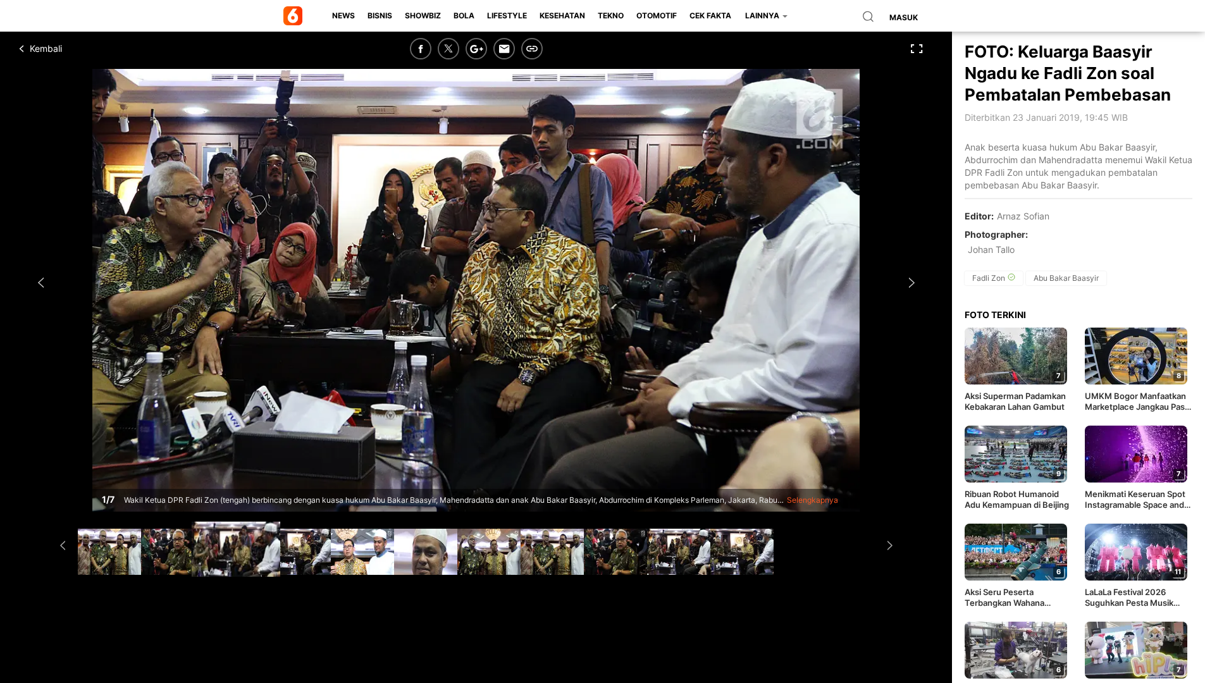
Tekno (611, 15)
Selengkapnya (812, 500)
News (343, 15)
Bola (464, 15)
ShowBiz (423, 15)
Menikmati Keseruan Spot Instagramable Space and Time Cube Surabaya (1135, 499)
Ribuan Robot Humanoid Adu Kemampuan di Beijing (1017, 499)
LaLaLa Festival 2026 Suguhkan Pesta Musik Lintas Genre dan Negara (1133, 597)
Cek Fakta (710, 15)
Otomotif (656, 15)
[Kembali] (66, 49)
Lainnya (763, 15)
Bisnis (380, 15)
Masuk (903, 17)
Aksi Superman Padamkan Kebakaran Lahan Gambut (1015, 401)
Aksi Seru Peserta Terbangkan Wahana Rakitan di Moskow (1004, 597)
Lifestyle (507, 15)
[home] (295, 16)
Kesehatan (562, 15)
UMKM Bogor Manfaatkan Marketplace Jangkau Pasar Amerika (1138, 401)
